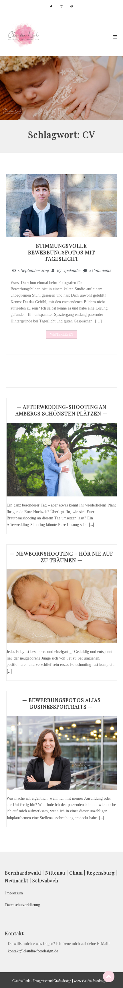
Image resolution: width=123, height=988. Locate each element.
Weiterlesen (61, 334)
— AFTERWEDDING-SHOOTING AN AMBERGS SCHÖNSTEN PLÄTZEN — (61, 410)
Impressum (14, 893)
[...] (91, 524)
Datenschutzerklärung (22, 905)
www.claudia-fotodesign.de (92, 981)
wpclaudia (71, 270)
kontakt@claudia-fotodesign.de (33, 951)
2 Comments (100, 270)
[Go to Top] (109, 976)
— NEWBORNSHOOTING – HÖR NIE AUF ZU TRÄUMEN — (61, 557)
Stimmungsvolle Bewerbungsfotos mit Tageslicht (61, 252)
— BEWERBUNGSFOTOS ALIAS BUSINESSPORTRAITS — (61, 703)
